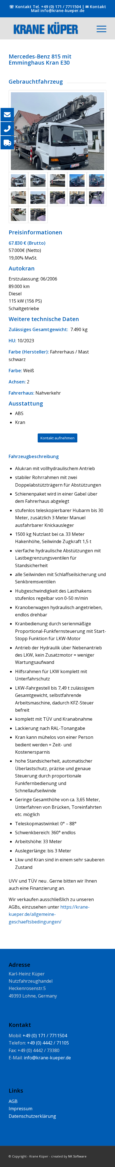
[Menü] (98, 28)
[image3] (38, 180)
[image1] (38, 197)
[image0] (96, 180)
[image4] (57, 131)
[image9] (38, 214)
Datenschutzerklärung (32, 1116)
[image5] (96, 197)
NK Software (77, 1156)
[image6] (77, 197)
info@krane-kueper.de (62, 10)
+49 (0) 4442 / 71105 (48, 1043)
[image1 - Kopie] (77, 180)
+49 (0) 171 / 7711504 (60, 6)
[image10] (57, 197)
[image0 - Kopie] (18, 197)
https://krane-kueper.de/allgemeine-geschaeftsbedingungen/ (49, 914)
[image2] (18, 214)
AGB (13, 1101)
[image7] (57, 180)
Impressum (20, 1108)
